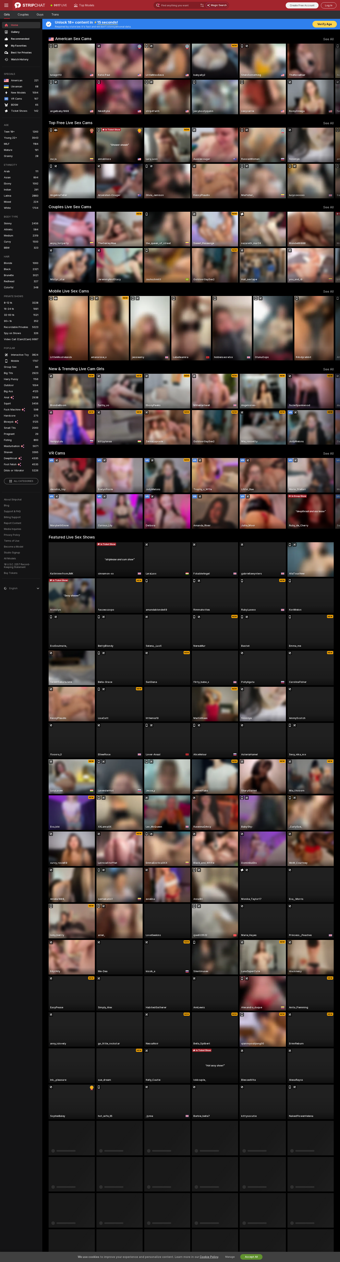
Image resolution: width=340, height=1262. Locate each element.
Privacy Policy (12, 535)
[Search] (202, 5)
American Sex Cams (73, 38)
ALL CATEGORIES (23, 481)
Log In (328, 5)
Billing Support (12, 517)
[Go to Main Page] (30, 5)
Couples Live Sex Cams (70, 206)
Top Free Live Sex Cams (70, 122)
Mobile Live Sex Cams (69, 291)
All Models (10, 558)
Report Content (12, 523)
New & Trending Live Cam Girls (76, 368)
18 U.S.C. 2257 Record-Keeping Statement (17, 566)
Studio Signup (12, 552)
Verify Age (324, 24)
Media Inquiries (12, 529)
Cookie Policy (209, 1256)
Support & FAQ (12, 511)
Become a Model (13, 546)
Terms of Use (11, 540)
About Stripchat (13, 499)
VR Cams (57, 453)
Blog (6, 505)
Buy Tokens (11, 573)
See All (328, 39)
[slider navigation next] (330, 79)
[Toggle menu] (6, 5)
